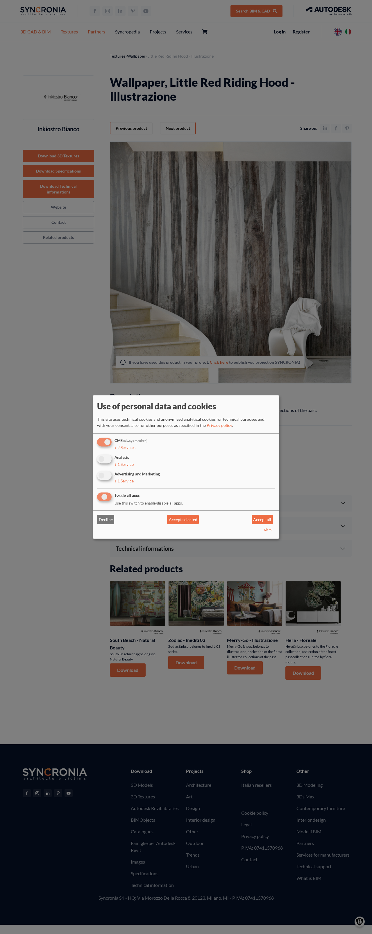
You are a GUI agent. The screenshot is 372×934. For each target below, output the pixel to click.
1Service (124, 464)
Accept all (262, 519)
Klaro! (268, 530)
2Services (125, 447)
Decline (106, 519)
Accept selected (183, 519)
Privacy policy (219, 425)
